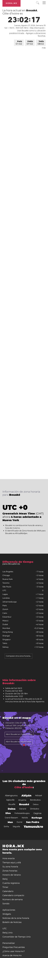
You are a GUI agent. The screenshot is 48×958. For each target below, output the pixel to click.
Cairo (4, 613)
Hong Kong (7, 632)
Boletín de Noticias (12, 922)
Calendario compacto (13, 895)
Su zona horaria (10, 866)
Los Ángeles (7, 572)
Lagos (5, 594)
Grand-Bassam (11, 818)
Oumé (19, 822)
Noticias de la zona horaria (15, 918)
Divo (8, 813)
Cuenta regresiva (11, 883)
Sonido (5, 903)
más (44, 48)
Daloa (11, 808)
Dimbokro (34, 809)
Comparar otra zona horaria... (18, 656)
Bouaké (24, 804)
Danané (22, 809)
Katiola (25, 818)
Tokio (41, 42)
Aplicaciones (8, 910)
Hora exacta (8, 858)
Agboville (10, 800)
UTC (4, 590)
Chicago (6, 575)
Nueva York (7, 579)
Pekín (30, 42)
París (19, 42)
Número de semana (12, 899)
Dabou (36, 804)
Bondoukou (35, 800)
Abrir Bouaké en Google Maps (19, 734)
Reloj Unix (7, 932)
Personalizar (8, 943)
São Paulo (6, 587)
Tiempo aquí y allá (11, 862)
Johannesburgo (9, 602)
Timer (5, 887)
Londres (6, 598)
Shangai (6, 636)
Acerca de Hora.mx (12, 955)
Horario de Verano (11, 875)
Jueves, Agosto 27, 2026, (30, 25)
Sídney (5, 647)
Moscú (5, 621)
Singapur (6, 640)
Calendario (7, 891)
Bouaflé (11, 804)
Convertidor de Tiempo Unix (16, 937)
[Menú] (44, 3)
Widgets (6, 914)
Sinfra (6, 827)
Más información (37, 28)
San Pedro (32, 822)
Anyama (22, 800)
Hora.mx (11, 3)
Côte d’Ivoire (23, 787)
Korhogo (37, 817)
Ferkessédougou (22, 813)
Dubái (5, 624)
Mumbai (6, 628)
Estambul (6, 617)
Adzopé (38, 795)
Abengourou (11, 795)
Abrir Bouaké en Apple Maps (18, 742)
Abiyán (26, 795)
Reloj (4, 879)
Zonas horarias (9, 871)
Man (10, 822)
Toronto (5, 583)
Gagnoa (37, 813)
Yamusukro (33, 826)
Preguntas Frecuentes (13, 947)
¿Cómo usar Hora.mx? (13, 951)
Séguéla (16, 827)
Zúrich (5, 609)
